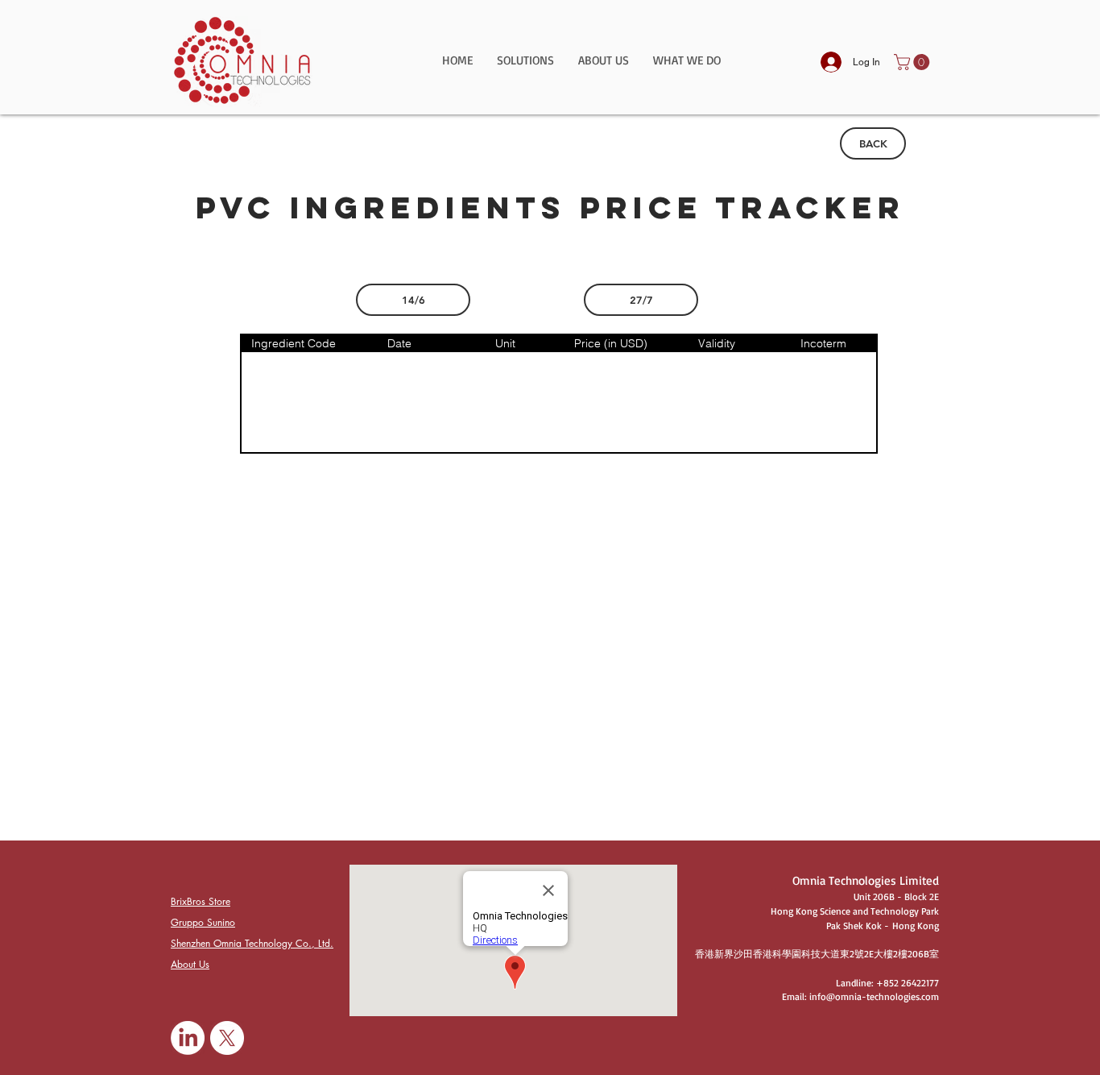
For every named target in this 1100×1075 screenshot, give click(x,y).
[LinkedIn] (188, 1038)
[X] (227, 1038)
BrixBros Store (200, 901)
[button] (525, 65)
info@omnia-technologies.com (874, 996)
